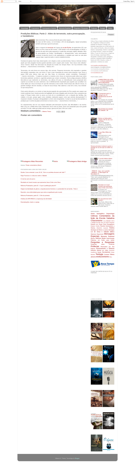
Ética (110, 257)
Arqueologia (24, 28)
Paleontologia (110, 238)
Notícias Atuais (101, 238)
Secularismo (106, 252)
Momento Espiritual (65, 28)
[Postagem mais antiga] (77, 161)
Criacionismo (35, 28)
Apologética (100, 213)
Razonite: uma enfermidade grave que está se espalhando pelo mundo (41, 192)
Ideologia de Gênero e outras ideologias (102, 230)
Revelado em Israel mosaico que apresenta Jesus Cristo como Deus (41, 182)
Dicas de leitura (105, 222)
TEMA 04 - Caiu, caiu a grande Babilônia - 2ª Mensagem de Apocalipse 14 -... (100, 172)
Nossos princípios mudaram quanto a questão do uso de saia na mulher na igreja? (101, 147)
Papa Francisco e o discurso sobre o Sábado (34, 175)
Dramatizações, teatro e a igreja (30, 202)
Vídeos (110, 28)
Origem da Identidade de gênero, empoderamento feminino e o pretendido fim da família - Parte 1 (49, 189)
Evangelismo (110, 224)
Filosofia (102, 226)
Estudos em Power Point (98, 224)
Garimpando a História (49, 28)
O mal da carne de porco (28, 179)
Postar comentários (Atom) (33, 165)
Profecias (94, 28)
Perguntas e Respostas (81, 28)
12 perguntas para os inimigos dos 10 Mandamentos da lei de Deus (105, 96)
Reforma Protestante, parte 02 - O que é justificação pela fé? (38, 185)
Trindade (106, 254)
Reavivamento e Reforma (105, 248)
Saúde (99, 252)
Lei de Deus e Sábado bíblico (102, 232)
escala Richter (67, 47)
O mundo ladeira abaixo (105, 158)
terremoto (50, 47)
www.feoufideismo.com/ (97, 72)
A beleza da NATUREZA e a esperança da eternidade (36, 198)
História (111, 228)
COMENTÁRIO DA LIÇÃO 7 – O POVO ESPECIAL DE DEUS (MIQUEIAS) (106, 81)
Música (93, 238)
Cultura (104, 220)
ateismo (93, 257)
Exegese (93, 226)
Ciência (94, 216)
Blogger (77, 458)
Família (97, 226)
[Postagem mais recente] (32, 161)
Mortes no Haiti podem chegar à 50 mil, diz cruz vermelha (105, 120)
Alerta (93, 213)
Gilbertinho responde (102, 228)
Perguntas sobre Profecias (102, 244)
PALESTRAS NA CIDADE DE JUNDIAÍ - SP (105, 109)
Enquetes (112, 222)
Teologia (102, 28)
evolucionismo (102, 256)
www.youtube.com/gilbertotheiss (99, 65)
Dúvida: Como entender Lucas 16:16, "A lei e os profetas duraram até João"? (43, 172)
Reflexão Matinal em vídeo (99, 250)
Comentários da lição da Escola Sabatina (102, 217)
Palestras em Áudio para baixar (102, 240)
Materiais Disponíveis (97, 234)
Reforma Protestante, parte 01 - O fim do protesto (35, 195)
